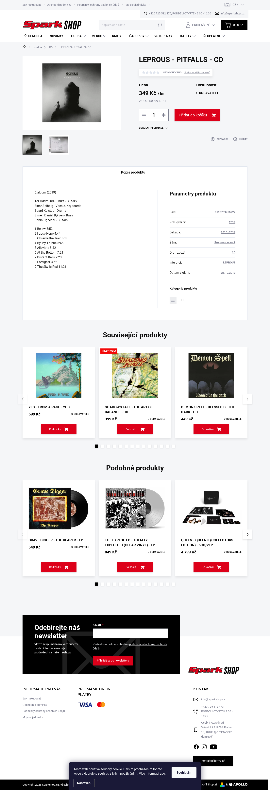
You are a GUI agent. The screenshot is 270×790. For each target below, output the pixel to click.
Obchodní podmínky (59, 4)
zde (162, 773)
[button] (96, 446)
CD (233, 252)
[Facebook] (196, 746)
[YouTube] (213, 746)
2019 (232, 222)
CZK (235, 5)
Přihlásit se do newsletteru (113, 660)
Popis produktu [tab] (133, 172)
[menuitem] (34, 36)
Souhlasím (184, 772)
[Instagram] (204, 746)
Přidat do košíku (193, 115)
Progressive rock (224, 242)
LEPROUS (229, 262)
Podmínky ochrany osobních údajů (98, 4)
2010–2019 (228, 232)
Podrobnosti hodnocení (197, 72)
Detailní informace (151, 127)
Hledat (160, 24)
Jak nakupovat (32, 4)
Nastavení (84, 783)
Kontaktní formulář (213, 760)
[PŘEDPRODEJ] (135, 375)
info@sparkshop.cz (213, 699)
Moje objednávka (136, 4)
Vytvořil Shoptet (207, 784)
